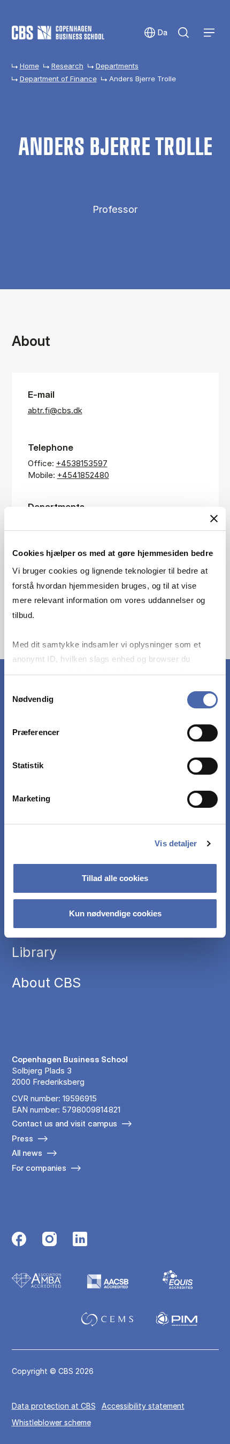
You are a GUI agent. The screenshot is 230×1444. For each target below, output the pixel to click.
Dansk (155, 32)
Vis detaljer (176, 843)
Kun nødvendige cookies (115, 913)
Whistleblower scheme (51, 1422)
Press (22, 1138)
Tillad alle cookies (115, 878)
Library (34, 952)
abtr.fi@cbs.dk (55, 410)
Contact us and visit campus (64, 1123)
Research (67, 65)
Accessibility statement (143, 1405)
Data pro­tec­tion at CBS (54, 1405)
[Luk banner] (214, 518)
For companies (39, 1168)
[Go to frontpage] (58, 33)
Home (29, 65)
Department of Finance (58, 78)
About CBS (46, 983)
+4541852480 (83, 475)
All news (27, 1153)
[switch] (202, 732)
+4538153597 (82, 463)
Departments (117, 65)
